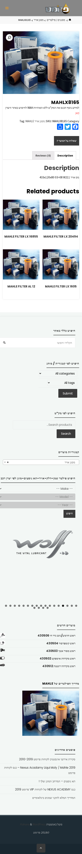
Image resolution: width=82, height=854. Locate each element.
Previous (7, 565)
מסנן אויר (38, 20)
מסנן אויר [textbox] (42, 462)
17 (6, 606)
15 (15, 606)
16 (10, 606)
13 (24, 606)
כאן (77, 113)
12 (28, 606)
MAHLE (29, 121)
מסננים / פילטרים (56, 20)
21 (34, 608)
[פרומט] (57, 8)
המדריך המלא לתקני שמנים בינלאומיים (53, 798)
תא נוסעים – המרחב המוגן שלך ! (57, 781)
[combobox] (41, 462)
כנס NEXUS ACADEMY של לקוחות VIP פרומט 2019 (45, 789)
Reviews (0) (43, 155)
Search (66, 434)
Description (65, 155)
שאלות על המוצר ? (66, 140)
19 (43, 608)
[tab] (65, 155)
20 (39, 608)
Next (74, 564)
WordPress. (33, 824)
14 (19, 606)
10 (37, 606)
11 (32, 606)
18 (48, 608)
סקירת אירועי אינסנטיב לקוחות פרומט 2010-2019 (47, 759)
